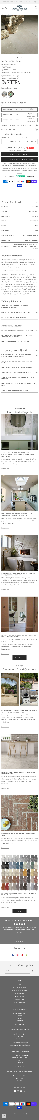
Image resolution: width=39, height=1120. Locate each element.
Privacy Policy (19, 993)
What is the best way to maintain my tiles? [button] (16, 372)
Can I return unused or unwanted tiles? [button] (15, 312)
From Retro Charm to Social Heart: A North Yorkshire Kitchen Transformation (17, 514)
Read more (5, 469)
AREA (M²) (25, 137)
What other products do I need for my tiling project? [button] (17, 378)
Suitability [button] (19, 246)
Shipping (13, 72)
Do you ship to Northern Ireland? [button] (13, 317)
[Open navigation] (2, 7)
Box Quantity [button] (19, 216)
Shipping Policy (19, 999)
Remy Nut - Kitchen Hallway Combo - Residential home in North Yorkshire (18, 636)
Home (2, 14)
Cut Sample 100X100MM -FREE (19, 159)
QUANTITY (5, 137)
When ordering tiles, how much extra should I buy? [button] (18, 384)
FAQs (19, 984)
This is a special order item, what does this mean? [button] (16, 362)
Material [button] (19, 206)
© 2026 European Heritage (19, 1114)
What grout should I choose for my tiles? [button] (16, 367)
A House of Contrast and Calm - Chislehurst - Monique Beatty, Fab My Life (18, 574)
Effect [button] (19, 221)
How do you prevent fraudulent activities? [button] (17, 330)
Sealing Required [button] (19, 235)
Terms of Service (19, 1002)
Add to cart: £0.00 (19, 154)
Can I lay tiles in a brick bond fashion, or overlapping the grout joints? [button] (16, 355)
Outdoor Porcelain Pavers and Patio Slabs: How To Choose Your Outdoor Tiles (19, 711)
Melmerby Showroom (19, 990)
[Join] (32, 970)
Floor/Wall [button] (19, 240)
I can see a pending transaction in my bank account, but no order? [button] (16, 336)
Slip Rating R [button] (19, 230)
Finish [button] (19, 226)
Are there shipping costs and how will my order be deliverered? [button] (16, 306)
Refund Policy (19, 996)
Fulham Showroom (19, 987)
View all (19, 658)
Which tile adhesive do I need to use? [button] (14, 390)
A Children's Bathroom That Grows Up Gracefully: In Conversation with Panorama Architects (17, 454)
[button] (19, 34)
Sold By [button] (19, 211)
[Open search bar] (7, 7)
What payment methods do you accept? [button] (15, 341)
